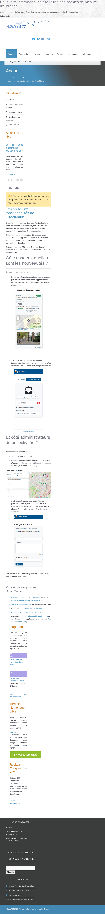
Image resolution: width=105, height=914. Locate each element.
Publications (87, 54)
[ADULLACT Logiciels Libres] (28, 24)
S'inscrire (10, 872)
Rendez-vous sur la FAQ (34, 608)
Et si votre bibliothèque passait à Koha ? (14, 148)
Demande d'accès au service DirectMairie (28, 612)
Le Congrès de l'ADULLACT (18, 890)
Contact (28, 61)
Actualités (73, 54)
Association (24, 54)
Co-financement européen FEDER (21, 899)
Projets (37, 54)
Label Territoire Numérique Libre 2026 (16, 662)
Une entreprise (15, 125)
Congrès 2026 (14, 61)
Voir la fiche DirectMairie (21, 604)
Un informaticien (15, 112)
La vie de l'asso (30, 77)
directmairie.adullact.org (38, 616)
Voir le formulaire (27, 754)
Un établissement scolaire (14, 106)
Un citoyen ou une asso (13, 118)
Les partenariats (14, 895)
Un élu (11, 100)
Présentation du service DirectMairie (26, 598)
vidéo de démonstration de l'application (27, 600)
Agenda (60, 54)
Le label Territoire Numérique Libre (21, 886)
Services (49, 54)
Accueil (11, 54)
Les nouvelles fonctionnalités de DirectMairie (20, 213)
